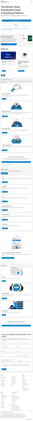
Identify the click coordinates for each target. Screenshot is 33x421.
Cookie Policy (10, 29)
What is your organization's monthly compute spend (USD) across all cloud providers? (9, 360)
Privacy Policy (6, 29)
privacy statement (5, 366)
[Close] (32, 412)
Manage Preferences (29, 419)
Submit (4, 369)
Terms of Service (26, 28)
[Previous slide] (2, 75)
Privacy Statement (21, 417)
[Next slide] (4, 75)
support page (5, 340)
